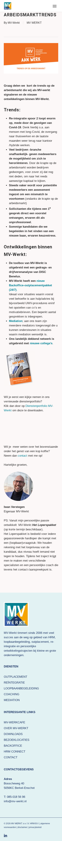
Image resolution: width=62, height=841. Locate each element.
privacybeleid (35, 827)
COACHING (11, 694)
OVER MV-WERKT (16, 728)
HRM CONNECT (14, 751)
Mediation (15, 321)
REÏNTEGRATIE (14, 682)
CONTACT (10, 757)
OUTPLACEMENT (15, 676)
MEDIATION (12, 700)
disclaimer (22, 827)
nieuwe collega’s (41, 343)
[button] (54, 6)
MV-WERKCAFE (14, 722)
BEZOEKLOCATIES (16, 740)
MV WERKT (34, 22)
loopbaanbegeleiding (17, 641)
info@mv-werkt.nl (15, 801)
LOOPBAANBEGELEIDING (21, 688)
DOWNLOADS (13, 734)
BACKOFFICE (13, 745)
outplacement (40, 641)
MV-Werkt (14, 22)
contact (22, 455)
